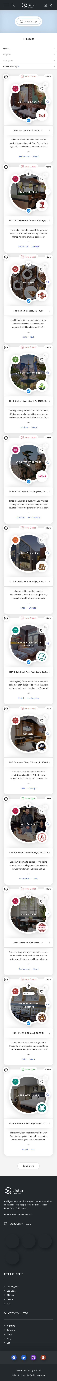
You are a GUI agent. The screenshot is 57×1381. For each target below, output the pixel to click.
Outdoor (24, 427)
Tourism (11, 1330)
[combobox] (28, 48)
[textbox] (28, 54)
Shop (23, 607)
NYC (32, 336)
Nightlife (11, 1325)
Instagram (33, 1357)
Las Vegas (11, 1291)
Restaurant (24, 156)
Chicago (35, 246)
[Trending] (28, 173)
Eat (8, 1342)
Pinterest (43, 1357)
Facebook (14, 1357)
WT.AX (38, 1370)
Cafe (25, 336)
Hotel (21, 698)
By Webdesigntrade (36, 1375)
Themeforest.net (24, 1214)
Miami (35, 156)
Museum (21, 517)
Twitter (23, 1357)
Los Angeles (34, 517)
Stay (9, 1338)
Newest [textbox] (6, 48)
